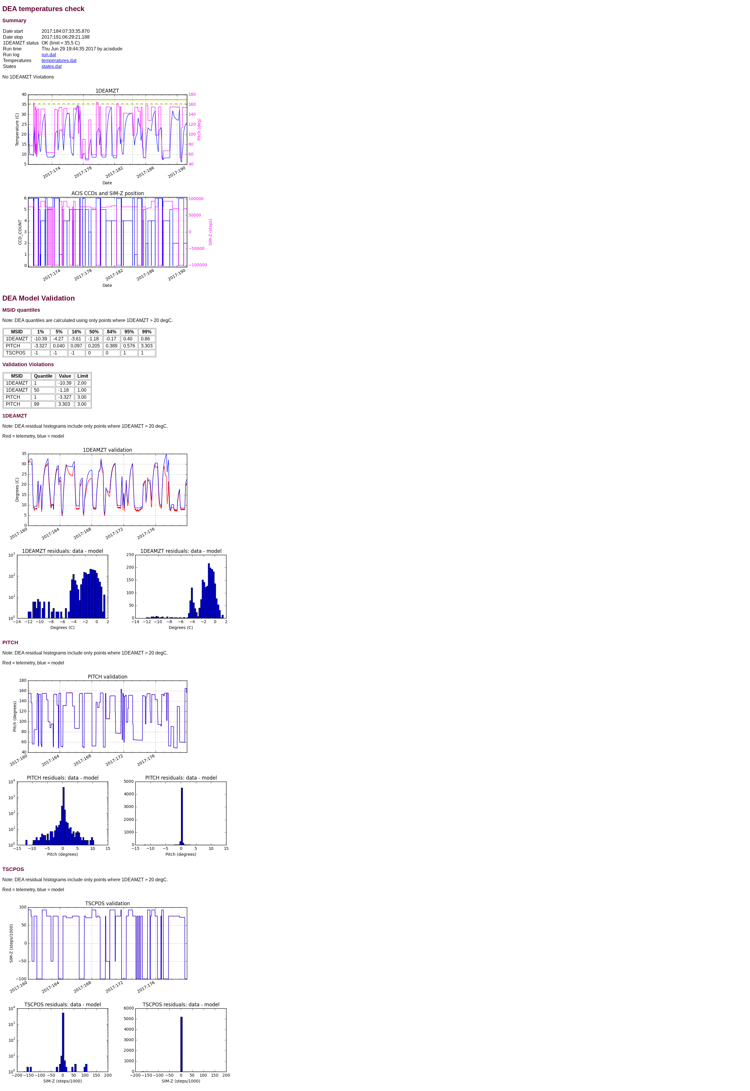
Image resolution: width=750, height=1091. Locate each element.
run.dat (49, 54)
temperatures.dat (59, 60)
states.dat (52, 66)
